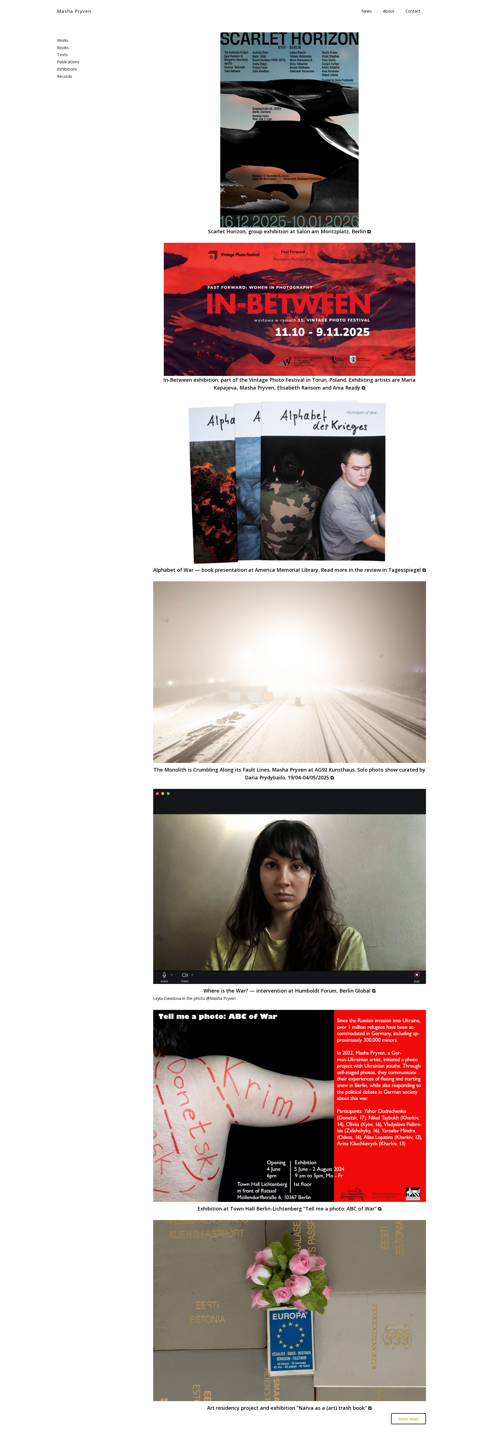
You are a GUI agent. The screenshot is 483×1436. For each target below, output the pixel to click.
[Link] (289, 129)
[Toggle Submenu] (128, 40)
